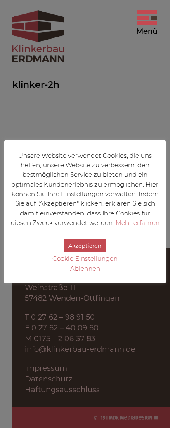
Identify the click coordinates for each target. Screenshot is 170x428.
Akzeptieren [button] (85, 245)
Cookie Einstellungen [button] (85, 258)
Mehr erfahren (138, 223)
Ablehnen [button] (85, 268)
